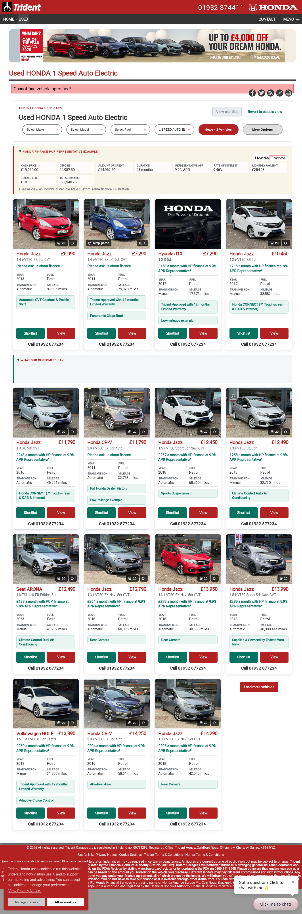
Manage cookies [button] (26, 902)
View (61, 333)
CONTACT (267, 19)
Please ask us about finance (38, 266)
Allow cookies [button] (65, 902)
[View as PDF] (288, 93)
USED (23, 19)
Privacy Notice (106, 855)
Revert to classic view (265, 112)
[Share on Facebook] (252, 93)
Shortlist (30, 333)
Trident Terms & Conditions (163, 855)
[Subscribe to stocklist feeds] (270, 93)
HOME (8, 19)
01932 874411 (221, 7)
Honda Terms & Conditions (204, 855)
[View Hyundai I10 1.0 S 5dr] (188, 224)
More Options (262, 129)
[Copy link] (279, 93)
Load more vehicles (259, 687)
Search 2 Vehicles (218, 129)
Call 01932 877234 (46, 344)
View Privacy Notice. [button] (24, 891)
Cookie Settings (130, 855)
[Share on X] (261, 93)
